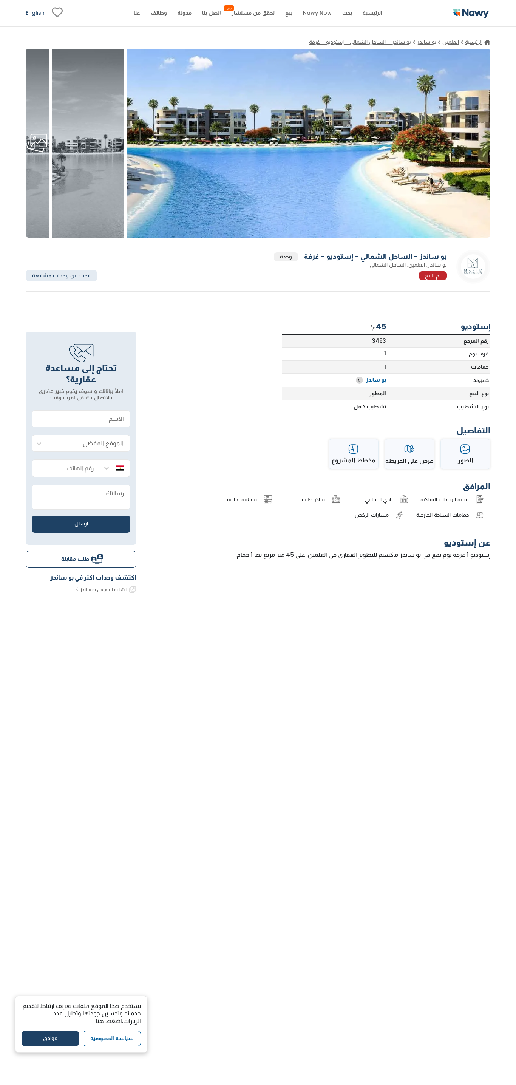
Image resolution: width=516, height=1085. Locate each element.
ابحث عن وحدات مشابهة (61, 275)
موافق (50, 1038)
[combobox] (88, 443)
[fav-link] (57, 13)
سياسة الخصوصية (112, 1038)
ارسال (81, 523)
